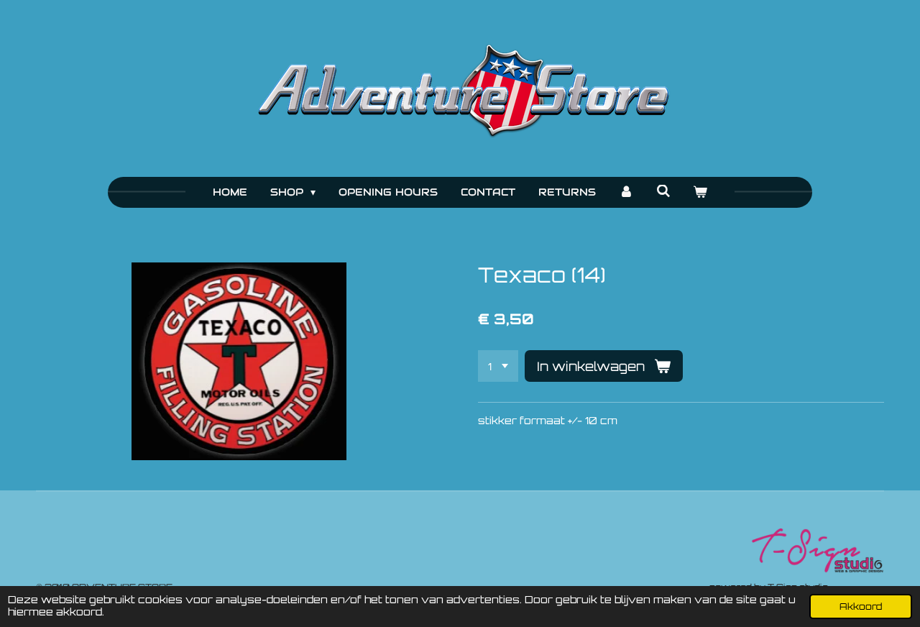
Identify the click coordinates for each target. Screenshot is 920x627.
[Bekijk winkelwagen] (701, 192)
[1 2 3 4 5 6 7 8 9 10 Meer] (498, 366)
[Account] (626, 192)
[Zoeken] (663, 191)
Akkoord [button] (861, 606)
